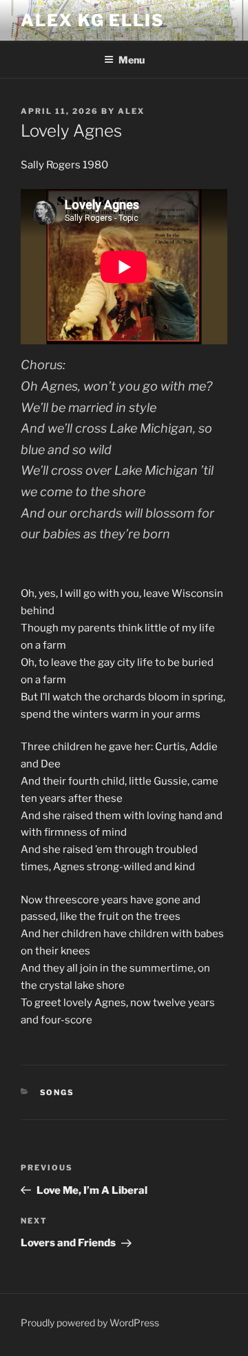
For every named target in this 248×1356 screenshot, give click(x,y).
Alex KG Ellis (93, 20)
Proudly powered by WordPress (90, 1322)
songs (57, 1092)
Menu (131, 60)
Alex (131, 111)
